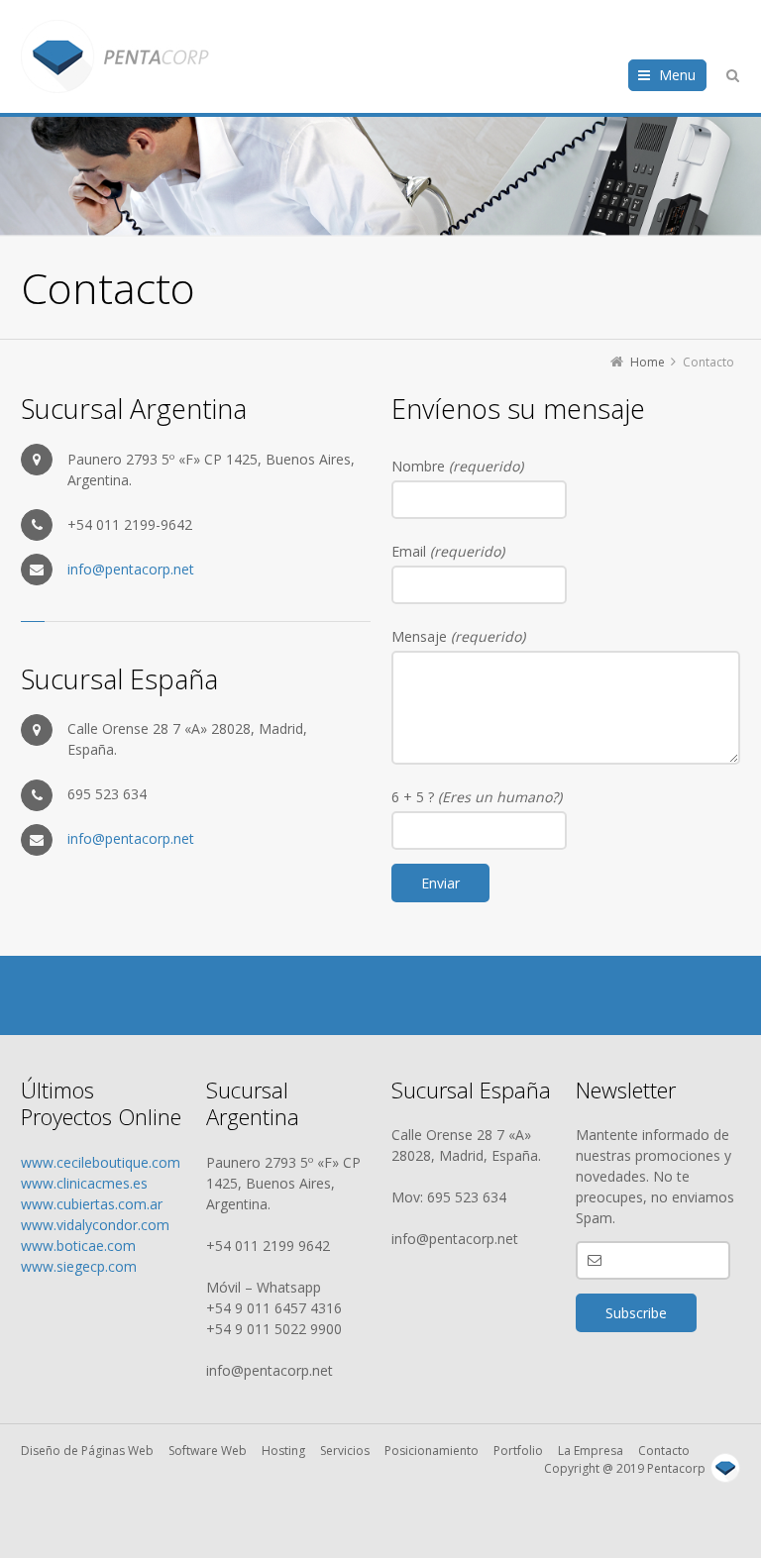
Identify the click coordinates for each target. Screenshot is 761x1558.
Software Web (207, 1450)
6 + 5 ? (476, 796)
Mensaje (458, 636)
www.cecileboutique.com (100, 1162)
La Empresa (590, 1450)
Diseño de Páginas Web (87, 1450)
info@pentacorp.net (130, 569)
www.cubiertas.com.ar (92, 1203)
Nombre (457, 466)
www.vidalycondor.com (95, 1224)
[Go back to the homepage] (115, 56)
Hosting (283, 1450)
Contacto (664, 1450)
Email (447, 551)
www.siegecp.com (79, 1266)
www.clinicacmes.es (84, 1183)
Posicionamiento (431, 1450)
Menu (677, 74)
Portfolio (518, 1450)
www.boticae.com (78, 1245)
